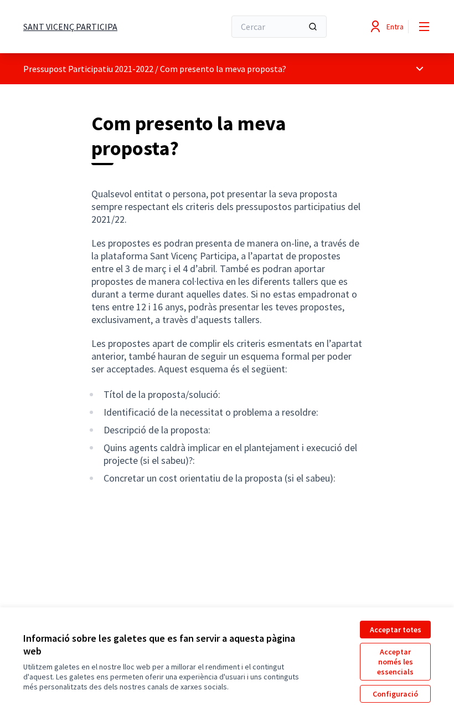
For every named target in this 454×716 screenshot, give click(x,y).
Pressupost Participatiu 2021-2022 (88, 68)
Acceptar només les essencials (395, 662)
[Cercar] (313, 26)
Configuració (395, 694)
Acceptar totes (395, 630)
